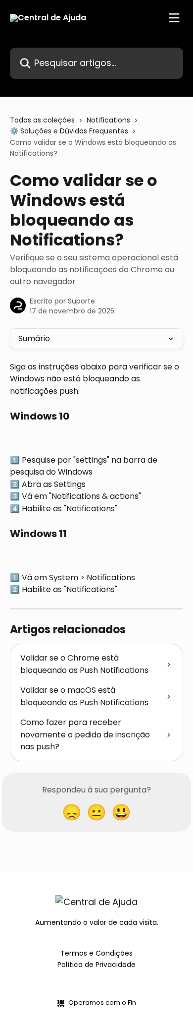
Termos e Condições (96, 953)
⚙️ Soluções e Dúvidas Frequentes (69, 131)
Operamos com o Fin (102, 1002)
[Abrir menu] (174, 18)
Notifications (108, 120)
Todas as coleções (42, 120)
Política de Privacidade (96, 965)
